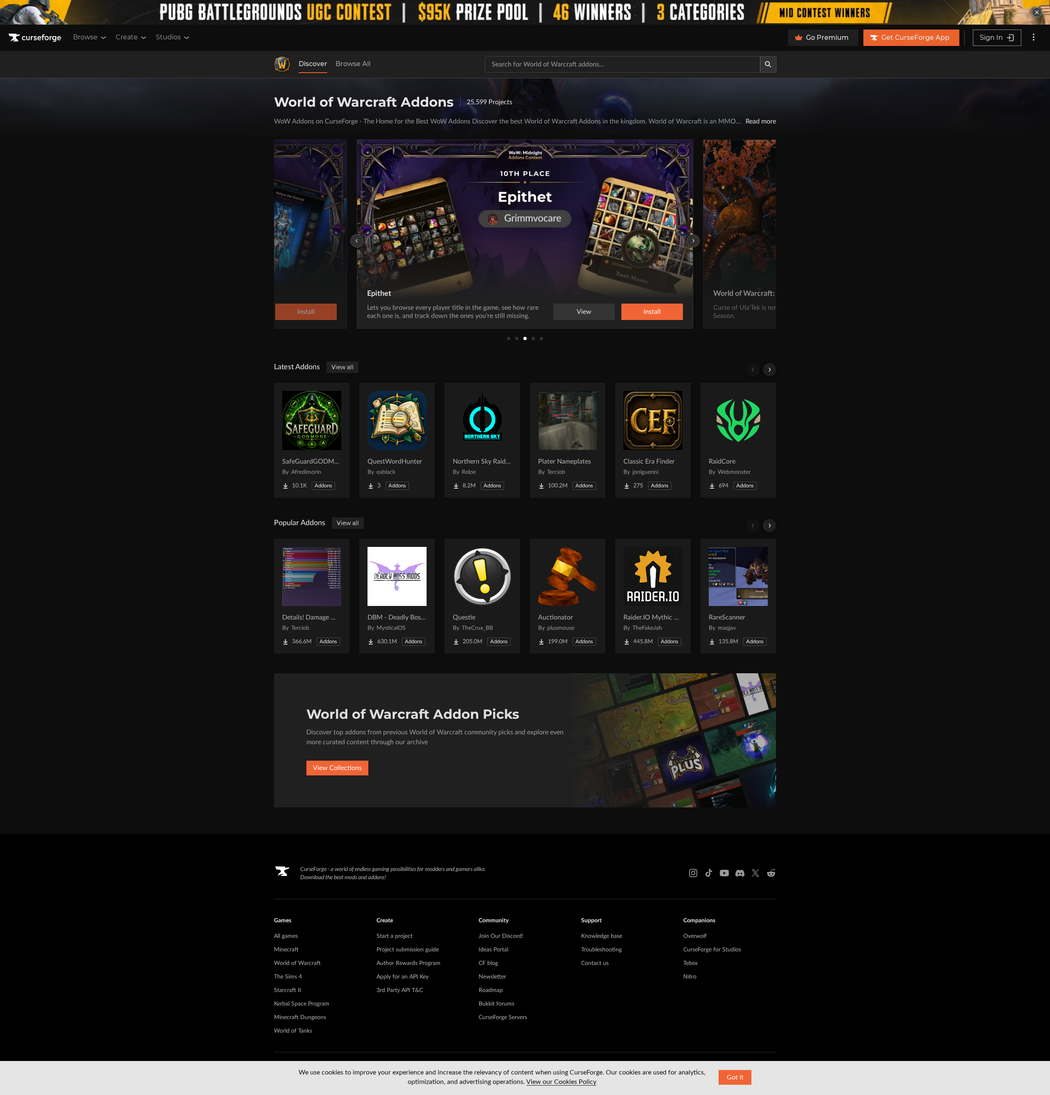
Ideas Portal (493, 950)
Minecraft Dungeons (300, 1017)
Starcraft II (287, 990)
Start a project (395, 936)
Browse (85, 37)
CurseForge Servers (503, 1017)
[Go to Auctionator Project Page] (567, 596)
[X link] (755, 873)
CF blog (488, 963)
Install (652, 312)
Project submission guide (408, 950)
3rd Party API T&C (400, 990)
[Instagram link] (693, 873)
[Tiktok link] (709, 873)
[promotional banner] (525, 12)
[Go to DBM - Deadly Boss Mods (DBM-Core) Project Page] (397, 596)
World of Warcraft (297, 963)
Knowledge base (601, 936)
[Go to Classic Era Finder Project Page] (653, 440)
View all (342, 367)
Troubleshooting (601, 950)
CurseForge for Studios (712, 950)
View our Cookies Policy (561, 1082)
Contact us (595, 963)
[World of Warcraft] (282, 64)
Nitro (689, 977)
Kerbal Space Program (301, 1004)
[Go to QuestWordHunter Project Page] (397, 440)
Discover (313, 64)
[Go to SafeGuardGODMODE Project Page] (311, 440)
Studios (168, 37)
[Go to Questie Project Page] (482, 596)
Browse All (353, 64)
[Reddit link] (771, 873)
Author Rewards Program (409, 963)
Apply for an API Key (403, 977)
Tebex (690, 963)
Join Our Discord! (501, 936)
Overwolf (695, 936)
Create (127, 37)
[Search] (768, 64)
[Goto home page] (35, 38)
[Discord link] (740, 873)
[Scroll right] (769, 369)
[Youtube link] (724, 873)
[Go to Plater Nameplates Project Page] (567, 440)
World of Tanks (293, 1031)
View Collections (337, 768)
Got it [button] (735, 1077)
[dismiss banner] (1037, 12)
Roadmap (491, 990)
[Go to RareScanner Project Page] (738, 596)
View (584, 312)
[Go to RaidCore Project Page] (738, 440)
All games (286, 936)
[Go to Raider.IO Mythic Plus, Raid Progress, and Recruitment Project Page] (653, 596)
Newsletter (492, 977)
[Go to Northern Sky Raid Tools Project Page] (482, 440)
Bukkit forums (496, 1004)
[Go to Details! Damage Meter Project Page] (311, 596)
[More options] (1033, 38)
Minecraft (286, 950)
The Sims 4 (288, 977)
